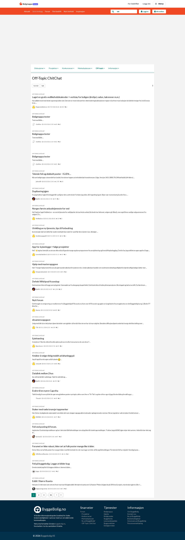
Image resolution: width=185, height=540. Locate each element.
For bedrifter (133, 4)
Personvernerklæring (135, 523)
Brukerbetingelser (133, 519)
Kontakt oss (131, 514)
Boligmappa (108, 512)
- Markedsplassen (87, 519)
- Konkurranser (86, 516)
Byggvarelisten (109, 523)
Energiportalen (109, 526)
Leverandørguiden (110, 521)
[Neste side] (61, 495)
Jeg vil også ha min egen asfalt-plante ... (47, 359)
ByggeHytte (108, 519)
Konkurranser (67, 68)
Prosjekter (53, 68)
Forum (47, 11)
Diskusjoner (39, 68)
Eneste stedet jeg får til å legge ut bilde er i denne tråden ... (51, 467)
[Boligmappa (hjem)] (29, 3)
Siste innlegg (37, 11)
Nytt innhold (69, 11)
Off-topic (100, 68)
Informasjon (113, 68)
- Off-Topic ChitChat (88, 523)
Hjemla (106, 514)
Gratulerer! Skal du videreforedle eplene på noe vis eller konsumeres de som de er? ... (61, 342)
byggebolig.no (60, 524)
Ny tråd (35, 86)
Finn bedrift (56, 11)
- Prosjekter (84, 514)
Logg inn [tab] (145, 11)
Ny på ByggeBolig (133, 516)
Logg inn (146, 4)
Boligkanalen (108, 516)
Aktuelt (27, 11)
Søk (43, 86)
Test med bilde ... (38, 120)
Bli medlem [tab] (160, 11)
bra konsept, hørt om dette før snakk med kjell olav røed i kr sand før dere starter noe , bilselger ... (65, 232)
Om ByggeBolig (133, 512)
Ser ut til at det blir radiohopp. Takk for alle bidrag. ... (49, 377)
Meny (161, 3)
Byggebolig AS (48, 535)
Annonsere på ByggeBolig (136, 521)
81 (51, 495)
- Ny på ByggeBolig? (87, 521)
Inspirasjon (80, 11)
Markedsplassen (84, 68)
